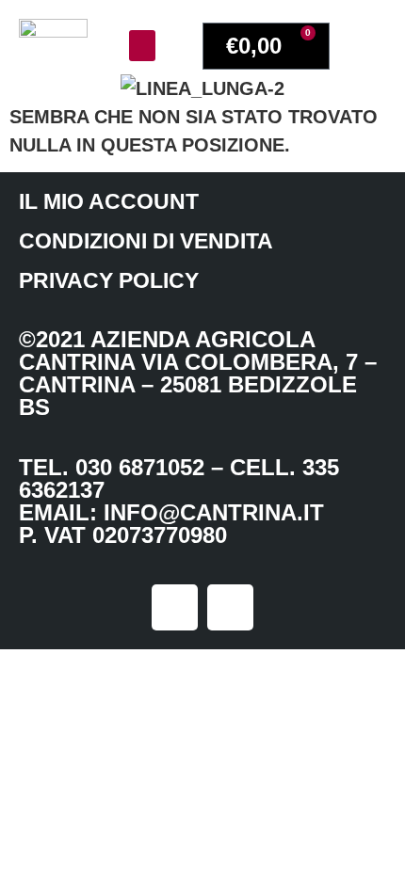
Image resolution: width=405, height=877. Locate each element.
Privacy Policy (109, 280)
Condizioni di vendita (146, 241)
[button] (142, 45)
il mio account (109, 201)
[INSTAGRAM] (175, 607)
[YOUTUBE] (230, 607)
